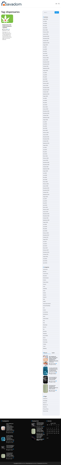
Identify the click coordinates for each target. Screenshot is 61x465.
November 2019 (46, 190)
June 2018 (45, 226)
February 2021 (46, 158)
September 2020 (46, 168)
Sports (44, 337)
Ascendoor (34, 463)
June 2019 (45, 200)
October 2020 (45, 166)
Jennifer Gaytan (52, 363)
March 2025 (45, 55)
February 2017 (46, 250)
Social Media (45, 335)
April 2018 (45, 230)
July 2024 (45, 72)
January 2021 (45, 160)
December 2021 (46, 136)
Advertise (45, 406)
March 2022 (45, 130)
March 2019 (45, 207)
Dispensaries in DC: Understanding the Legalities (7, 26)
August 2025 (45, 44)
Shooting (44, 331)
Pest (44, 320)
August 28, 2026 (53, 364)
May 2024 (45, 76)
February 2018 (46, 232)
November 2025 (46, 38)
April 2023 (45, 104)
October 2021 (45, 141)
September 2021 (46, 143)
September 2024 (46, 68)
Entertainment (45, 277)
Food (44, 286)
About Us (45, 402)
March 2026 (45, 29)
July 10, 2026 (40, 440)
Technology (45, 341)
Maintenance (45, 314)
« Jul (47, 437)
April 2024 (45, 79)
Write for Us (45, 404)
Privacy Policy (45, 408)
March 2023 (45, 106)
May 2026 (45, 25)
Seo (43, 329)
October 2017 (45, 237)
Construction (45, 273)
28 (54, 433)
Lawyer (44, 309)
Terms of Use (45, 411)
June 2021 (45, 149)
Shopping (45, 333)
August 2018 (45, 222)
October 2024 (45, 66)
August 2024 (45, 70)
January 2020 (45, 185)
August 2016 (45, 256)
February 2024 (46, 83)
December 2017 (46, 235)
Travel (44, 346)
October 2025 (45, 40)
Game (44, 290)
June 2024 (45, 74)
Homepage (45, 400)
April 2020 (45, 179)
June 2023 (45, 100)
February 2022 (46, 132)
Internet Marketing (46, 305)
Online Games (45, 318)
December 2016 (46, 252)
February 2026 (46, 31)
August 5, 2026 (52, 382)
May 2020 (45, 177)
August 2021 (45, 145)
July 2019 (45, 198)
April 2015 (45, 262)
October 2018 (45, 217)
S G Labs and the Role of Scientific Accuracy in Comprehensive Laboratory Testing (53, 369)
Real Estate (45, 324)
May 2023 (45, 102)
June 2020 (45, 175)
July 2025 (45, 46)
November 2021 (46, 138)
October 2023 (45, 91)
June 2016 (45, 258)
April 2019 (45, 205)
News (44, 316)
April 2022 (45, 128)
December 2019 (46, 188)
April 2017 (45, 245)
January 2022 (45, 134)
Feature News (45, 282)
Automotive (45, 269)
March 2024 (45, 81)
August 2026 (45, 19)
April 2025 (45, 53)
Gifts (44, 299)
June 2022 (45, 123)
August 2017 (45, 239)
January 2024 (45, 85)
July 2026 (45, 21)
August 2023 (45, 96)
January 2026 (45, 34)
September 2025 (46, 42)
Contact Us (45, 398)
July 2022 (45, 121)
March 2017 (45, 247)
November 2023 (46, 89)
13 (52, 429)
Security (44, 327)
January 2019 (45, 211)
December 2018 (46, 213)
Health (44, 301)
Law (44, 307)
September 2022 (46, 117)
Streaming (45, 339)
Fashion (44, 279)
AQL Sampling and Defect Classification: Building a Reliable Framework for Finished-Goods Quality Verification (53, 359)
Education (45, 275)
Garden (44, 292)
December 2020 (46, 162)
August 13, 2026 (53, 373)
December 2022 (46, 111)
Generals (44, 297)
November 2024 (46, 64)
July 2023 (45, 98)
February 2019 (46, 209)
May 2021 (45, 151)
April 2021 (45, 153)
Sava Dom (23, 463)
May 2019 (45, 203)
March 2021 (45, 155)
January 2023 (45, 108)
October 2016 (45, 254)
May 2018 (45, 228)
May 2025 (45, 51)
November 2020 (46, 164)
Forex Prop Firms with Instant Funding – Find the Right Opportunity (41, 436)
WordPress (45, 463)
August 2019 (45, 196)
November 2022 (46, 113)
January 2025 (45, 59)
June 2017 (45, 243)
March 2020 (45, 181)
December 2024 (46, 61)
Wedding (44, 348)
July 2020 (45, 173)
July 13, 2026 (52, 391)
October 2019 (45, 192)
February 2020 (46, 183)
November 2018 (46, 215)
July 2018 (45, 224)
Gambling (45, 288)
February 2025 (46, 57)
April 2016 (45, 260)
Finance (44, 284)
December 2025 (46, 36)
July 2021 (45, 147)
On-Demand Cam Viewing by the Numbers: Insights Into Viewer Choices (53, 387)
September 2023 (46, 93)
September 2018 (46, 220)
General (44, 294)
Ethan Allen (5, 29)
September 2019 (46, 194)
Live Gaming (45, 312)
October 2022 (45, 115)
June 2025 (45, 49)
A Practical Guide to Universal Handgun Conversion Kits (53, 378)
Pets (44, 322)
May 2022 (45, 126)
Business (44, 271)
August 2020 (45, 170)
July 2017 (45, 241)
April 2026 (45, 27)
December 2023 (46, 87)
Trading (44, 344)
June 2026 (45, 23)
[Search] (59, 4)
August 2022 (45, 119)
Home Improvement (47, 303)
